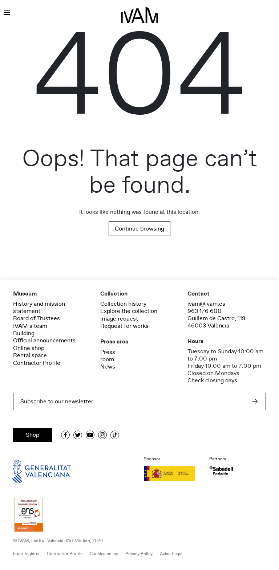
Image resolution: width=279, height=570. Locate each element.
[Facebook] (65, 435)
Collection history (123, 304)
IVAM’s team (30, 326)
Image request (119, 318)
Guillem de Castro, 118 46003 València (216, 322)
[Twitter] (77, 435)
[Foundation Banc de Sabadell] (221, 470)
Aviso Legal (171, 554)
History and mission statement (39, 307)
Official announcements (44, 340)
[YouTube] (90, 435)
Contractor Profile (36, 363)
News (107, 366)
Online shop (28, 348)
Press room (107, 356)
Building (24, 333)
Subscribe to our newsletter (56, 401)
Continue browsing (139, 228)
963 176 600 (204, 311)
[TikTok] (114, 435)
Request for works (124, 326)
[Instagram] (102, 435)
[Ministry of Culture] (172, 473)
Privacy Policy (139, 554)
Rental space (30, 355)
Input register (26, 554)
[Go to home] (31, 470)
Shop (32, 435)
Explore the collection (128, 311)
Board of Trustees (36, 318)
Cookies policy (104, 554)
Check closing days (212, 380)
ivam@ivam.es (206, 304)
